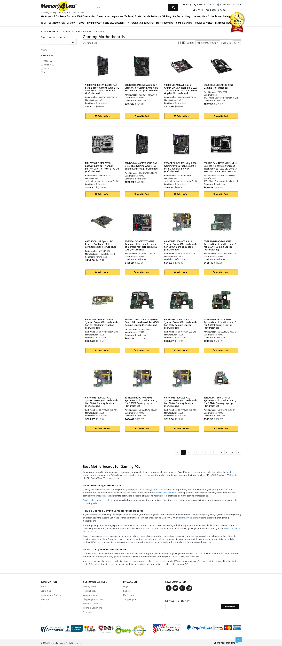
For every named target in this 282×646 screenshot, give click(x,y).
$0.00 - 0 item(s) (218, 9)
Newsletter (88, 612)
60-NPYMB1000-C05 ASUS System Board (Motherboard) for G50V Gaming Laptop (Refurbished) (180, 323)
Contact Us (46, 590)
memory (172, 492)
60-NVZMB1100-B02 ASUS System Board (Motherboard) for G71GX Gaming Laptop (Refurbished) (101, 323)
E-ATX (91, 531)
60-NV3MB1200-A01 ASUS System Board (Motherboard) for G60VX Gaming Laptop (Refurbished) (101, 401)
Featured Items (223, 22)
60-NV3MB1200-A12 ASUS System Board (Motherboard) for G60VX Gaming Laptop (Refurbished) (220, 323)
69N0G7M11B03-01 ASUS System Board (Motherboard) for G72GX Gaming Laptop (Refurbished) (220, 401)
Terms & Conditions (92, 607)
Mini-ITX (229, 528)
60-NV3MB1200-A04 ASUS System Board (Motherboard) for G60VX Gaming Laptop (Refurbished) (141, 401)
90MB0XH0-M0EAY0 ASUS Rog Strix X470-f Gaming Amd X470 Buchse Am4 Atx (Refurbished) (141, 88)
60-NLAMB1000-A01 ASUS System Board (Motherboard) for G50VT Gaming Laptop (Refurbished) (220, 245)
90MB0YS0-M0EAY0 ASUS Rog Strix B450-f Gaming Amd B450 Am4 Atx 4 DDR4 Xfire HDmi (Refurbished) (102, 89)
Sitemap (45, 599)
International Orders (51, 595)
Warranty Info (90, 595)
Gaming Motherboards (94, 500)
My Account (128, 595)
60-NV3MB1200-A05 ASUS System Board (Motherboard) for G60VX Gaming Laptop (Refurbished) (180, 401)
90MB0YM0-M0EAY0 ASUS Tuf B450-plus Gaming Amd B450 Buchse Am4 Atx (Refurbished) (141, 166)
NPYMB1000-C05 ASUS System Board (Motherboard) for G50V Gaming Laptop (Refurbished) (142, 322)
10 (233, 452)
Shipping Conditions (93, 599)
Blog (188, 4)
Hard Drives (186, 517)
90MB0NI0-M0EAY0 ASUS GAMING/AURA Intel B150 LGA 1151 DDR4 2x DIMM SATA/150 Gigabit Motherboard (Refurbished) (180, 91)
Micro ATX (49, 64)
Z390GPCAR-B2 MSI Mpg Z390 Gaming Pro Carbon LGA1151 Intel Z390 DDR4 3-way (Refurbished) (180, 167)
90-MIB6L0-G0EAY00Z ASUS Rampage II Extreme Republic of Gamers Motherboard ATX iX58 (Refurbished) (141, 245)
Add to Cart (104, 115)
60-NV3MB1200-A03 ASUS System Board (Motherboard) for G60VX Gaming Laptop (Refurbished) (180, 245)
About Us (45, 586)
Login (125, 586)
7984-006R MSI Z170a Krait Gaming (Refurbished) (218, 86)
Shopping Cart (130, 599)
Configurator (57, 22)
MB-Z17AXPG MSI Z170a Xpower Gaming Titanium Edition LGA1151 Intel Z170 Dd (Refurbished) (102, 167)
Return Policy (89, 590)
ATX (97, 531)
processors (161, 492)
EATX (46, 68)
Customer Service (229, 4)
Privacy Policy (89, 586)
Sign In (199, 9)
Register (127, 590)
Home (43, 22)
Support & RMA (90, 603)
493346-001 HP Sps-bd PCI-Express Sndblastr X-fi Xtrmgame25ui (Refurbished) (101, 244)
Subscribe (230, 606)
